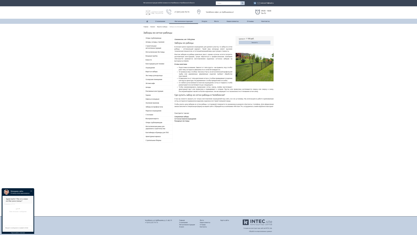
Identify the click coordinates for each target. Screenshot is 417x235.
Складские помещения (154, 79)
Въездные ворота (152, 118)
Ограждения (150, 68)
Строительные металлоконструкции (153, 47)
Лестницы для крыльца (154, 75)
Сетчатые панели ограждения (185, 119)
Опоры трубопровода (153, 38)
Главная (146, 26)
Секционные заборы (181, 117)
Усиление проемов (152, 103)
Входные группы (152, 56)
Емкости (149, 60)
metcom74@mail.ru (267, 3)
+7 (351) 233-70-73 (151, 222)
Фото (216, 21)
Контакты (265, 21)
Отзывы (250, 21)
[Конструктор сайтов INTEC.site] (257, 225)
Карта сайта (224, 220)
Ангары (148, 87)
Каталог (152, 26)
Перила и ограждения (153, 111)
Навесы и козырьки (152, 99)
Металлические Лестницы (155, 52)
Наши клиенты (233, 21)
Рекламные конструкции (154, 91)
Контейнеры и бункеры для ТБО (157, 132)
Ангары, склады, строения (155, 42)
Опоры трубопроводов (154, 122)
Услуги (204, 21)
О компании (160, 21)
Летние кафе (150, 83)
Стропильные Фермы (153, 140)
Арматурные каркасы (153, 136)
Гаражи (148, 95)
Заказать (255, 42)
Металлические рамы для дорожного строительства (155, 127)
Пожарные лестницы (181, 121)
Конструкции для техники (155, 64)
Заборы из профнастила (154, 107)
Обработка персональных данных (260, 231)
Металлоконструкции (184, 21)
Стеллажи (149, 115)
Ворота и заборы (162, 26)
